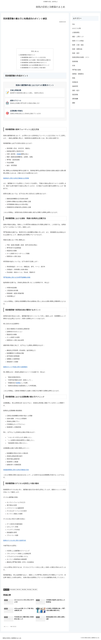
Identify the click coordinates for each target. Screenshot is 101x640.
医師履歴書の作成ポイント (27, 55)
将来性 (19, 589)
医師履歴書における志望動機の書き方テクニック (35, 65)
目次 (32, 51)
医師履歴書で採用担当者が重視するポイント (34, 62)
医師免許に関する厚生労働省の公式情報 (16, 178)
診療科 (35, 589)
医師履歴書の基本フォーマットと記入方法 (34, 57)
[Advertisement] (34, 35)
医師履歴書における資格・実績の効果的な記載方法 (36, 60)
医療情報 (7, 589)
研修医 (19, 154)
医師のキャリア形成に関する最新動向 (15, 367)
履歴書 (24, 589)
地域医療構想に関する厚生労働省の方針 (16, 470)
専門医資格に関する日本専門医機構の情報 (16, 277)
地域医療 (14, 589)
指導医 (18, 383)
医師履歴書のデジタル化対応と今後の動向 (34, 67)
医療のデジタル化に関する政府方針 (14, 540)
